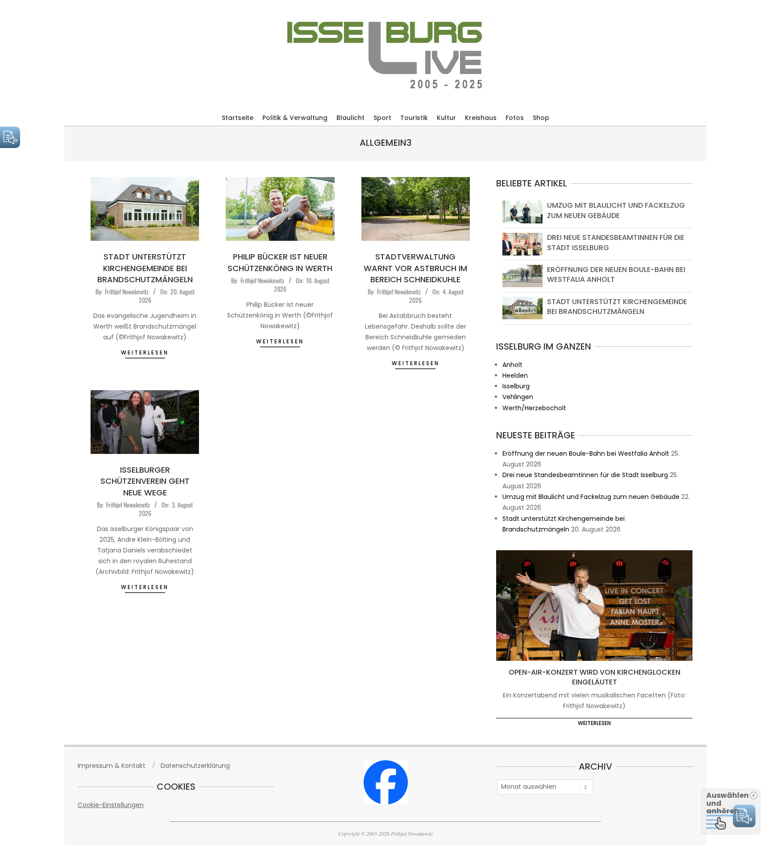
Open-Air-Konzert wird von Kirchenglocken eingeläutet (594, 677)
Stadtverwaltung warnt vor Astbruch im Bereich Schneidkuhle (415, 267)
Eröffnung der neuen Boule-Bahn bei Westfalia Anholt (616, 274)
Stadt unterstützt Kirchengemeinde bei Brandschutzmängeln (145, 267)
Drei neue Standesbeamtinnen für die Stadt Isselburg (615, 242)
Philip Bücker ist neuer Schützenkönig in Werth (280, 262)
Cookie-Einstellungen (111, 804)
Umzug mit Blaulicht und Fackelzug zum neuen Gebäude (616, 210)
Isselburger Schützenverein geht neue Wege (145, 481)
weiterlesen (145, 352)
